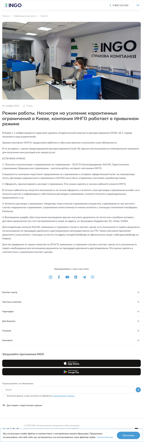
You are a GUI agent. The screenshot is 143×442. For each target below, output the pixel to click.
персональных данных (64, 396)
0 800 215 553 (120, 5)
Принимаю (128, 435)
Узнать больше (105, 437)
